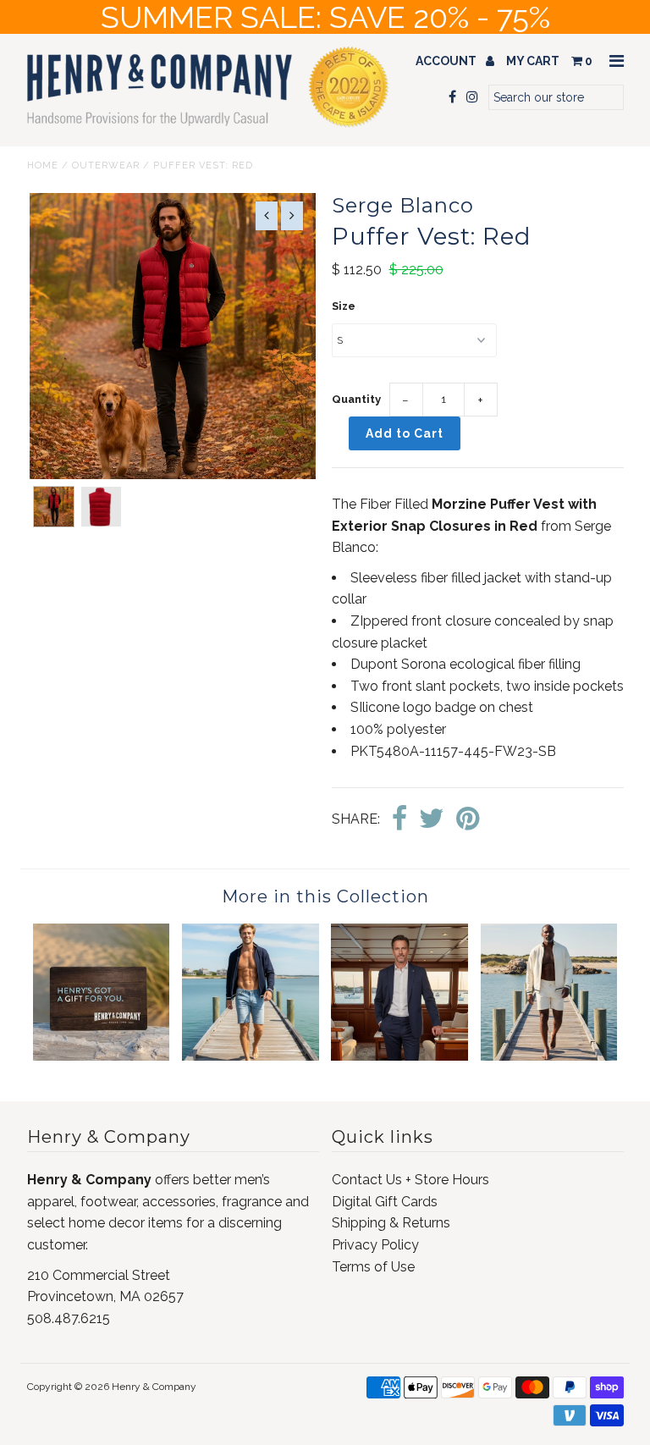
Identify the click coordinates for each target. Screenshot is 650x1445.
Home (42, 165)
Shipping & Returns (391, 1223)
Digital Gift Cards (385, 1202)
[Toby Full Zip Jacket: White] (549, 1056)
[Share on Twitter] (431, 820)
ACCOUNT (447, 61)
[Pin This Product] (467, 820)
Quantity (356, 399)
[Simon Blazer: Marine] (399, 1056)
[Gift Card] (101, 1056)
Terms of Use (373, 1267)
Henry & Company (154, 1387)
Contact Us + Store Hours (410, 1180)
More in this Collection (325, 896)
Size (343, 306)
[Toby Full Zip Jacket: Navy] (250, 1056)
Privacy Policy (375, 1245)
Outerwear (106, 165)
